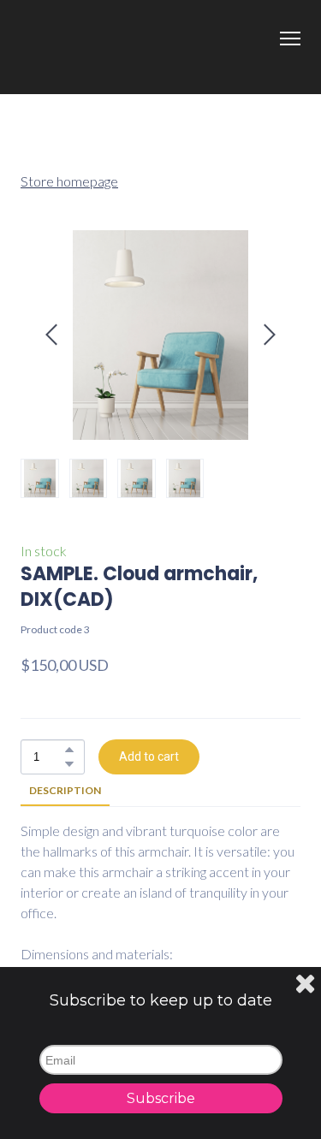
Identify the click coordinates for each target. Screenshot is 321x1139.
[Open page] (160, 47)
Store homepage (69, 181)
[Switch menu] (290, 38)
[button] (69, 749)
